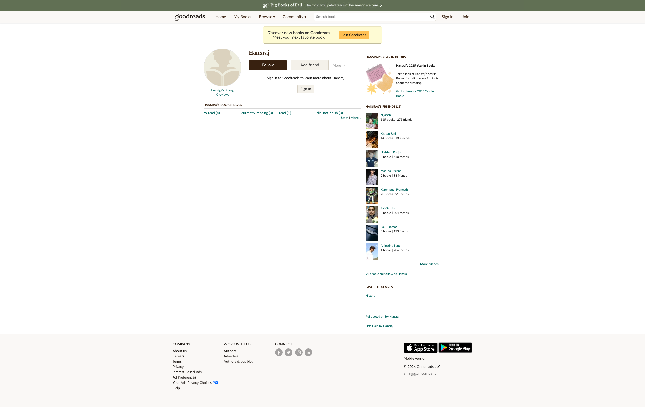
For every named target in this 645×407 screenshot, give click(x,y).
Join (465, 17)
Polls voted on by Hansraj (382, 316)
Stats (344, 118)
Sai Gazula (388, 208)
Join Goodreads (354, 35)
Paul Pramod (389, 226)
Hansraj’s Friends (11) (383, 106)
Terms (177, 361)
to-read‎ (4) (212, 113)
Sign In (448, 17)
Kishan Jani (388, 133)
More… (356, 118)
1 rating (216, 90)
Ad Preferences (184, 377)
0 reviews (222, 94)
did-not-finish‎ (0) (330, 113)
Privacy (178, 367)
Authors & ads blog (238, 361)
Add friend (309, 65)
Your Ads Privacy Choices (193, 383)
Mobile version (415, 358)
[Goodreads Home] (190, 17)
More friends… (430, 264)
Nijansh (386, 115)
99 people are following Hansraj (387, 273)
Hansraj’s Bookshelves (223, 104)
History (370, 295)
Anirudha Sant (390, 245)
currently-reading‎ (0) (257, 113)
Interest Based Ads (187, 372)
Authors (230, 351)
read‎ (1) (285, 113)
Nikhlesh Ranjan (391, 152)
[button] (267, 17)
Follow (268, 65)
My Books (242, 17)
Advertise (231, 356)
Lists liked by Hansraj (379, 325)
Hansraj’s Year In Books (386, 57)
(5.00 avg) (227, 90)
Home (220, 17)
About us (180, 351)
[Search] (432, 17)
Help (176, 388)
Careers (178, 356)
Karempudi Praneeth (394, 189)
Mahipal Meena (391, 170)
